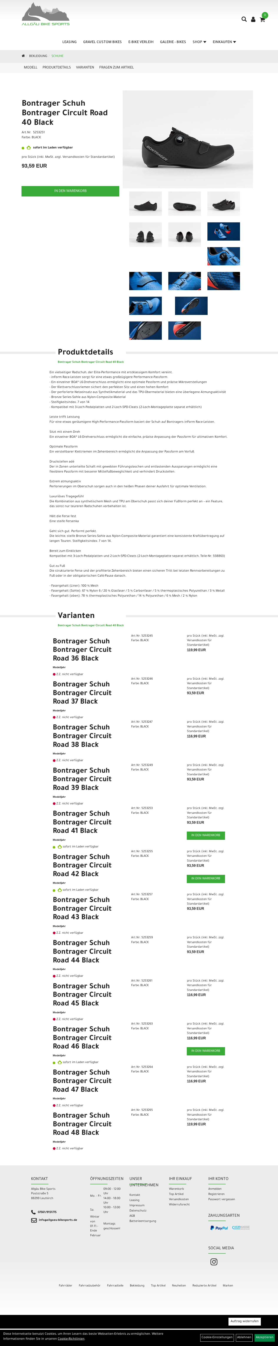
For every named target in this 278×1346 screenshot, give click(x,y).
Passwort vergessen (221, 1199)
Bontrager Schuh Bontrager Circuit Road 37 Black (82, 693)
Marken (228, 1286)
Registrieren (216, 1194)
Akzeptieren (264, 1337)
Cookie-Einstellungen (217, 1337)
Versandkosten (179, 1199)
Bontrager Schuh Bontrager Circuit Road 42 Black (82, 866)
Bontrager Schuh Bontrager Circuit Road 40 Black (65, 114)
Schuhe (57, 56)
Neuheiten (179, 1286)
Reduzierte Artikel (204, 1286)
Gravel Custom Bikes (102, 42)
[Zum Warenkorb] (262, 21)
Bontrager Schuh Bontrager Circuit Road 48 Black (82, 1125)
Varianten (85, 68)
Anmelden (215, 1189)
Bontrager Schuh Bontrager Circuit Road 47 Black (82, 1082)
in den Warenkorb (70, 191)
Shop (197, 42)
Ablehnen (244, 1337)
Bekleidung (38, 56)
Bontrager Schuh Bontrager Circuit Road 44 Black (82, 952)
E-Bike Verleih (141, 42)
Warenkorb (176, 1189)
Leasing (69, 42)
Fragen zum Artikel (116, 68)
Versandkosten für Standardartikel (88, 157)
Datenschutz (137, 1211)
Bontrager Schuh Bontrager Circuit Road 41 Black (82, 823)
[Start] (23, 56)
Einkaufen (222, 42)
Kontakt (134, 1195)
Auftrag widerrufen (245, 1321)
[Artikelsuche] (244, 20)
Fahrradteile (115, 1286)
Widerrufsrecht (179, 1204)
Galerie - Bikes (173, 42)
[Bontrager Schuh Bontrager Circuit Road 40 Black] (188, 139)
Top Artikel (176, 1194)
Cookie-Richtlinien (71, 1339)
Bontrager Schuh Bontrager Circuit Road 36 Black (82, 650)
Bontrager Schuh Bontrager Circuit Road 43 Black (82, 909)
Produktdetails (57, 68)
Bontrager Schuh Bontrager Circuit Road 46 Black (82, 1038)
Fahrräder (65, 1286)
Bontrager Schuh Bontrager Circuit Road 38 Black (82, 736)
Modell (30, 68)
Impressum (136, 1205)
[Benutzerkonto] (253, 20)
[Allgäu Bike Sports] (46, 13)
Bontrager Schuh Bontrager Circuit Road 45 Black (82, 995)
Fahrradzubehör (90, 1286)
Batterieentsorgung (142, 1221)
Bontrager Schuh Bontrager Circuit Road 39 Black (82, 780)
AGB (132, 1216)
